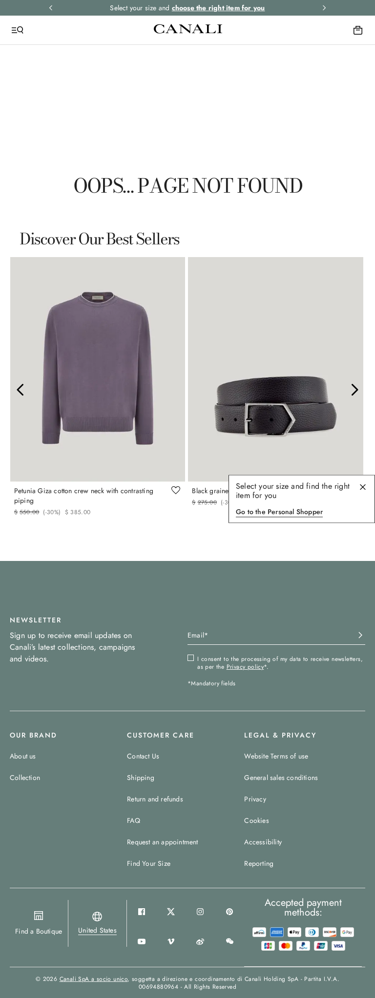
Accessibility (263, 842)
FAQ (133, 820)
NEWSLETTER (36, 620)
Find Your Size (148, 863)
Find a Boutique (38, 931)
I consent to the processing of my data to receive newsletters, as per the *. (280, 663)
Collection (25, 777)
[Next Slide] (354, 389)
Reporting (258, 863)
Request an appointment (162, 842)
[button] (97, 930)
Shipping (140, 777)
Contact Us (143, 756)
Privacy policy (245, 666)
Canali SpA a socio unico (94, 979)
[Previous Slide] (20, 389)
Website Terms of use (276, 756)
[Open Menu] (17, 30)
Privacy (255, 799)
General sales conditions (281, 777)
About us (23, 756)
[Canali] (188, 30)
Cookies (256, 820)
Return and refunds (155, 799)
